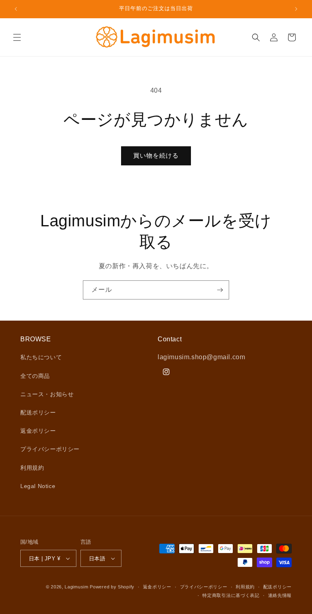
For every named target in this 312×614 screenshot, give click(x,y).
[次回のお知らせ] (296, 9)
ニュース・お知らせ (47, 394)
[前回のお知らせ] (16, 9)
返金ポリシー (38, 430)
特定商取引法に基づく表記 (230, 595)
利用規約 (32, 467)
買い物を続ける (156, 155)
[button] (17, 37)
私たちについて (41, 357)
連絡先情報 (280, 595)
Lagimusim (77, 586)
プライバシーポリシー (50, 449)
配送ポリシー (38, 412)
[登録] (220, 289)
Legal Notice (37, 486)
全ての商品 (35, 376)
